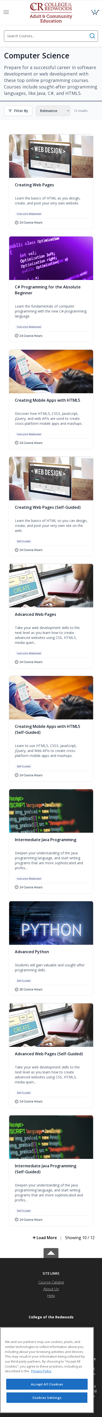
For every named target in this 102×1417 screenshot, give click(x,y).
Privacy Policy (41, 1371)
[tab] (51, 1273)
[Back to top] (51, 1252)
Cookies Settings (47, 1397)
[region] (47, 1370)
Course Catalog (51, 1282)
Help (51, 1295)
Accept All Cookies (47, 1384)
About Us (51, 1288)
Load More (47, 1237)
